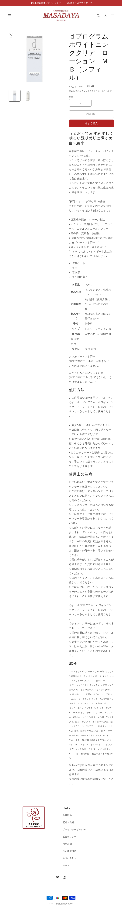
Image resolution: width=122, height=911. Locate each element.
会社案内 (67, 815)
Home (66, 865)
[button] (9, 15)
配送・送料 (68, 822)
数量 (71, 96)
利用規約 (67, 843)
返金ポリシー (70, 836)
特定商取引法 (70, 850)
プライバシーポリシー (74, 829)
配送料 (76, 91)
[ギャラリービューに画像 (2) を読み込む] (28, 95)
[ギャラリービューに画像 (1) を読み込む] (14, 95)
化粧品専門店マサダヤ (64, 904)
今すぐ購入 (91, 123)
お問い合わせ (70, 858)
